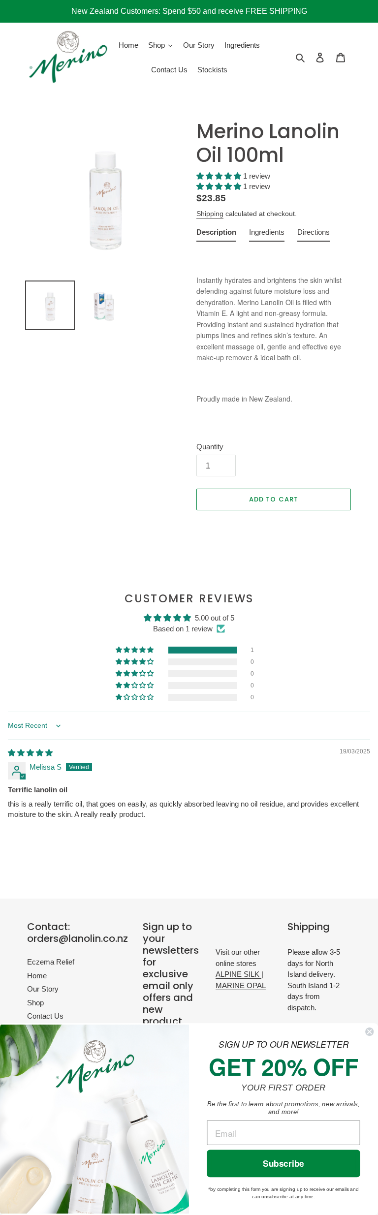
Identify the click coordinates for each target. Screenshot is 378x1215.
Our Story (43, 989)
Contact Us (45, 1016)
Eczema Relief (50, 962)
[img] (30, 752)
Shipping (209, 214)
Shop (35, 1002)
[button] (219, 176)
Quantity (209, 446)
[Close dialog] (369, 1031)
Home (37, 975)
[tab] (216, 234)
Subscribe (283, 1163)
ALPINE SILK (238, 974)
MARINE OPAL (241, 985)
